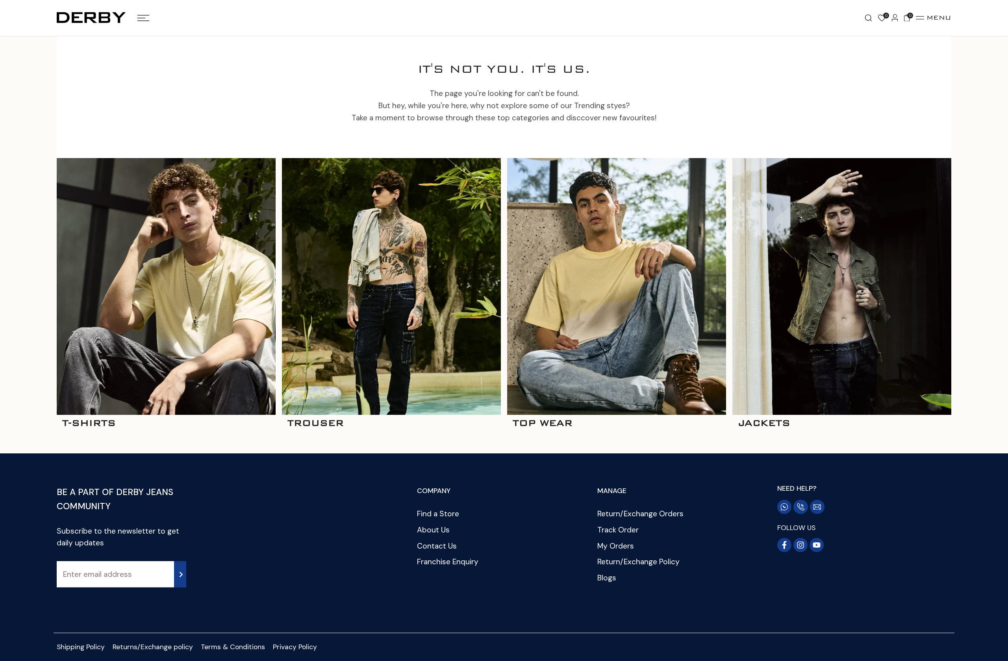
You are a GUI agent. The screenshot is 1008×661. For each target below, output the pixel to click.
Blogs (606, 578)
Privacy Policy (295, 647)
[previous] (49, 295)
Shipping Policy (81, 647)
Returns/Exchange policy (153, 647)
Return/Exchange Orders (640, 514)
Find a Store (438, 514)
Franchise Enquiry (447, 562)
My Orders (615, 546)
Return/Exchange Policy (638, 562)
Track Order (618, 530)
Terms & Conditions (233, 647)
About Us (433, 530)
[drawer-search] (868, 18)
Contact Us (437, 546)
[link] (166, 286)
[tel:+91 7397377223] (800, 507)
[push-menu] (143, 18)
